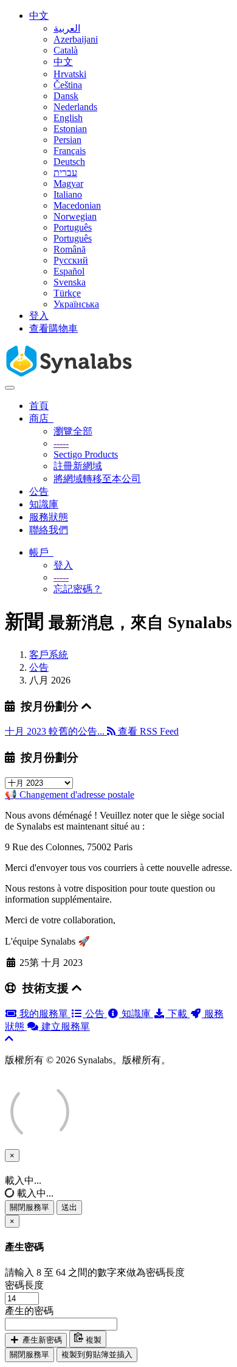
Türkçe (67, 293)
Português (72, 227)
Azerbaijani (75, 39)
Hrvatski (69, 74)
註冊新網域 (77, 466)
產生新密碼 (41, 1339)
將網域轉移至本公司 (97, 479)
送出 (69, 1207)
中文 (39, 15)
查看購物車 (53, 328)
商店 (41, 418)
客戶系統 (48, 654)
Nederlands (75, 107)
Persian (67, 140)
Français (69, 150)
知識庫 (43, 504)
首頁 (39, 405)
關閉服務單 (29, 1207)
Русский (70, 260)
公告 (39, 491)
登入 (39, 315)
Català (65, 50)
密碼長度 (24, 1285)
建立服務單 (64, 1026)
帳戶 (41, 552)
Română (69, 249)
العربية (66, 28)
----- (61, 443)
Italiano (67, 194)
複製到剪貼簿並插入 (96, 1354)
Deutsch (69, 161)
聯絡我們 (48, 530)
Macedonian (77, 205)
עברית (65, 172)
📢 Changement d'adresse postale (69, 794)
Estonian (70, 129)
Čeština (67, 85)
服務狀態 (48, 517)
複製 (92, 1339)
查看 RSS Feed (147, 731)
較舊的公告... (78, 731)
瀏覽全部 (72, 431)
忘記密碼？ (77, 589)
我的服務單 (43, 1014)
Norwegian (75, 216)
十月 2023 (27, 731)
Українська (76, 304)
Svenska (69, 282)
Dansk (65, 96)
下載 (177, 1014)
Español (68, 271)
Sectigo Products (85, 454)
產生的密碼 (29, 1311)
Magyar (68, 183)
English (68, 118)
